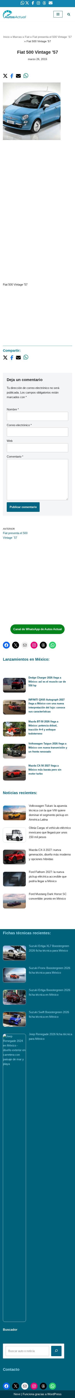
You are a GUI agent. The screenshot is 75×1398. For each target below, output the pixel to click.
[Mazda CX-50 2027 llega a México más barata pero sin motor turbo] (14, 774)
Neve (17, 1394)
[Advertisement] (37, 184)
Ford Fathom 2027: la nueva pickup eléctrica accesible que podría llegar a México (48, 876)
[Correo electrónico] (24, 645)
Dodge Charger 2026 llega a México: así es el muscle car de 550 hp (47, 681)
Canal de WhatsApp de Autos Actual (37, 629)
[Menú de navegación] (57, 14)
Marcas (17, 36)
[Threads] (43, 645)
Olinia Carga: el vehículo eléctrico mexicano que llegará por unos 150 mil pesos (50, 832)
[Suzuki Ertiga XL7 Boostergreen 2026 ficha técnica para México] (14, 954)
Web (9, 440)
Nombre (13, 409)
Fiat (27, 36)
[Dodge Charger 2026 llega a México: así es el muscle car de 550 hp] (14, 686)
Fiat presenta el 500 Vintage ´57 (52, 36)
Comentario (15, 456)
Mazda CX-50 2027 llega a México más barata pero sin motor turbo (44, 769)
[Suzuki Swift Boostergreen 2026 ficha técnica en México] (14, 1020)
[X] (15, 645)
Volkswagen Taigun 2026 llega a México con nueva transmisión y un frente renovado (47, 747)
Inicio (6, 36)
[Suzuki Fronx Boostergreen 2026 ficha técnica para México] (14, 976)
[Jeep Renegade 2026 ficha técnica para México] (14, 1178)
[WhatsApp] (52, 645)
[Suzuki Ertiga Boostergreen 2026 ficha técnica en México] (14, 998)
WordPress (54, 1394)
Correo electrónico (19, 425)
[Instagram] (34, 645)
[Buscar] (68, 14)
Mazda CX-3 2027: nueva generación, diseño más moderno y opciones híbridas (50, 854)
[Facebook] (6, 645)
